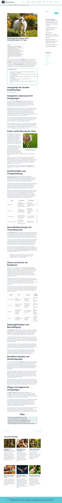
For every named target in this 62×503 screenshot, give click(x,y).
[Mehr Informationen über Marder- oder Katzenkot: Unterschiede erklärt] (35, 443)
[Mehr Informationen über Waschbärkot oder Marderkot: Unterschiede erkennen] (9, 443)
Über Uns (56, 2)
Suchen (47, 11)
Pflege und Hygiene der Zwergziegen (14, 55)
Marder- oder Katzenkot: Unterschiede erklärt (35, 449)
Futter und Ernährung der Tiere (13, 48)
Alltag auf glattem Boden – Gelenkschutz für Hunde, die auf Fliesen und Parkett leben (52, 41)
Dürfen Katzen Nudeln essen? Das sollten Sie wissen (9, 476)
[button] (59, 2)
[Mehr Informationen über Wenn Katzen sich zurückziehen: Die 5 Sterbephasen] (22, 443)
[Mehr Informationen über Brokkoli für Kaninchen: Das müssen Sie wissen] (35, 469)
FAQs (8, 57)
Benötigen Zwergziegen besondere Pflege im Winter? (19, 422)
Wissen (51, 2)
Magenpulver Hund (27, 500)
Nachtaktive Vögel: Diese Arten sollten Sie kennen (22, 476)
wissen (13, 66)
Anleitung (28, 2)
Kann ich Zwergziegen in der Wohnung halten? (17, 418)
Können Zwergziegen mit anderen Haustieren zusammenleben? (21, 423)
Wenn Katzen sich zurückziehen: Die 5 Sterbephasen (21, 450)
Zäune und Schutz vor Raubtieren (13, 52)
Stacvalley (28, 128)
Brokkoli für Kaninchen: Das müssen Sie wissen (34, 476)
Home (24, 2)
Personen (39, 2)
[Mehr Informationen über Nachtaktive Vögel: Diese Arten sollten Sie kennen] (22, 469)
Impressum (22, 499)
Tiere (47, 2)
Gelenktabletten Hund (15, 500)
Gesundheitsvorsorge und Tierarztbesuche (15, 51)
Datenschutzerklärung (12, 499)
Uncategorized (48, 62)
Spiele (44, 2)
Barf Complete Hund (47, 500)
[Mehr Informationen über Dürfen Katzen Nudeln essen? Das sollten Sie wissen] (9, 469)
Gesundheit (34, 2)
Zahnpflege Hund (37, 500)
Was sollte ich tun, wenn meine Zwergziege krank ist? (19, 420)
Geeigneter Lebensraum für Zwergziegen (15, 47)
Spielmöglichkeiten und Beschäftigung (14, 53)
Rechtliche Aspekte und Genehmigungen (15, 54)
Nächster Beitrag (39, 431)
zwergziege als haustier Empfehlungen (14, 46)
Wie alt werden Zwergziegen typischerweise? (17, 417)
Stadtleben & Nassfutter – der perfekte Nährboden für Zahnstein (51, 29)
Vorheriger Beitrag (6, 431)
